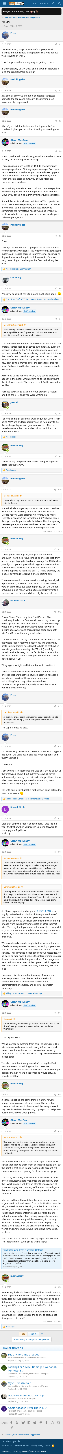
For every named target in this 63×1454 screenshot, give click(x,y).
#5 (60, 236)
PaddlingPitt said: (11, 712)
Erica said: (8, 1019)
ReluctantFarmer (15, 1411)
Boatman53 (13, 1357)
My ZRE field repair (19, 1383)
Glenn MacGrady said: (13, 324)
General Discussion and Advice (32, 1357)
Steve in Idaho (14, 1386)
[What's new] (53, 3)
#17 (59, 1013)
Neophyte (12, 1398)
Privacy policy (37, 1445)
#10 (59, 489)
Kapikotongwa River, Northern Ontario (23, 1249)
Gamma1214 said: (12, 886)
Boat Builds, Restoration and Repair (34, 1373)
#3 (60, 121)
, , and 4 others (32, 299)
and (18, 269)
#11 (59, 549)
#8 (60, 413)
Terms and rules (21, 1445)
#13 (59, 706)
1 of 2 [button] (22, 1333)
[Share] (56, 44)
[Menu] (4, 3)
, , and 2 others (27, 799)
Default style (10, 1441)
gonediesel (12, 1373)
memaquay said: (11, 495)
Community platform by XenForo (26, 1451)
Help (47, 1445)
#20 (59, 1287)
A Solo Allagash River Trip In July (27, 1408)
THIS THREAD (44, 910)
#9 (60, 456)
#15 (59, 818)
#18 (59, 1094)
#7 (60, 319)
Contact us (7, 1445)
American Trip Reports (27, 1398)
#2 (60, 90)
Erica (6, 26)
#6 (60, 288)
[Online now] (7, 407)
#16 (59, 852)
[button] (18, 1441)
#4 (60, 151)
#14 (59, 746)
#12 (59, 612)
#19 (59, 1131)
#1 (60, 44)
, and (24, 993)
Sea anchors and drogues (23, 1354)
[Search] (59, 3)
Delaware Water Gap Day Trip (26, 1395)
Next (32, 1333)
